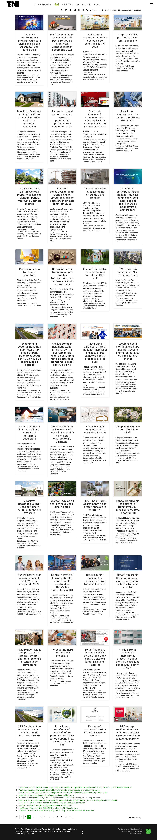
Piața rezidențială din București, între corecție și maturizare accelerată (29, 432)
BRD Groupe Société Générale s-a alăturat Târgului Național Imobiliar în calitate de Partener (128, 732)
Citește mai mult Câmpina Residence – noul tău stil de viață (126, 460)
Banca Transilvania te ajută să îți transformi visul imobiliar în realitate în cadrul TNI (128, 507)
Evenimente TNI (82, 4)
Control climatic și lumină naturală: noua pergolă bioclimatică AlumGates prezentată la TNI (62, 582)
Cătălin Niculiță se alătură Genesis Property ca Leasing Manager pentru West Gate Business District (29, 196)
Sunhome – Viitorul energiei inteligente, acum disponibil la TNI (45, 805)
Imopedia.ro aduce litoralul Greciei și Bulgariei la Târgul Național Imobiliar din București (56, 810)
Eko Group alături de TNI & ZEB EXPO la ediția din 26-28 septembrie (48, 808)
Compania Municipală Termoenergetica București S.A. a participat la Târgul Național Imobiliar (94, 119)
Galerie (97, 4)
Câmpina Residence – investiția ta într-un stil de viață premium (95, 193)
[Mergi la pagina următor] (66, 817)
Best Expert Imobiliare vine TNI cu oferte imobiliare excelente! (128, 116)
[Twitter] (66, 10)
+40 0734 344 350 (110, 10)
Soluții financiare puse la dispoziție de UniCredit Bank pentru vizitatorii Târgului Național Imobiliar (95, 657)
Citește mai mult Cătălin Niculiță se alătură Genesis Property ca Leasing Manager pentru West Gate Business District (29, 233)
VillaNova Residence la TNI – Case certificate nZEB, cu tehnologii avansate (29, 507)
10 (62, 817)
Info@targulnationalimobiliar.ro (130, 10)
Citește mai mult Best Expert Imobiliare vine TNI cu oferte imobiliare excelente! (126, 148)
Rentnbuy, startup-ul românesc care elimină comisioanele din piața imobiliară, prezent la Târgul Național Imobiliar (67, 800)
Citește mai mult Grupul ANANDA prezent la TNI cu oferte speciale (125, 68)
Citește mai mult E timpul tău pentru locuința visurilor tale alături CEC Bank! (94, 306)
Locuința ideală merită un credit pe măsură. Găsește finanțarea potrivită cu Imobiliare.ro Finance (127, 351)
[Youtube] (70, 10)
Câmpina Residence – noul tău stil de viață (128, 429)
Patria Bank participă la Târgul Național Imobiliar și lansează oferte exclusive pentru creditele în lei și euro (95, 352)
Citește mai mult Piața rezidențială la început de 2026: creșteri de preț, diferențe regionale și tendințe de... (27, 694)
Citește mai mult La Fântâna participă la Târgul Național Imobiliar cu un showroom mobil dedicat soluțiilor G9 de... (126, 237)
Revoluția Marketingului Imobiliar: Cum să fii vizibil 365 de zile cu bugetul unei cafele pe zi (29, 42)
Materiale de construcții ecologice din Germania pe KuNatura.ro (46, 795)
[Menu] (151, 4)
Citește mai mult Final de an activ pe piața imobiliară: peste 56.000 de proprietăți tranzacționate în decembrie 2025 (61, 79)
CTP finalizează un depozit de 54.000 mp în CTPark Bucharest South (29, 731)
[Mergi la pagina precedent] (21, 817)
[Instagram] (79, 10)
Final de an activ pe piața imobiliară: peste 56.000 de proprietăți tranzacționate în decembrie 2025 (62, 42)
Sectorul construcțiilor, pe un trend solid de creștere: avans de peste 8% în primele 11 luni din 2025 (62, 196)
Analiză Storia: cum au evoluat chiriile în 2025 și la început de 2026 (29, 579)
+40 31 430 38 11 (94, 10)
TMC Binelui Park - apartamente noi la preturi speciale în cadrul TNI (94, 505)
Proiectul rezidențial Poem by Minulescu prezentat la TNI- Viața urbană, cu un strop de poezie (59, 798)
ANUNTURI (67, 4)
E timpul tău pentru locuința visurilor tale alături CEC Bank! (95, 273)
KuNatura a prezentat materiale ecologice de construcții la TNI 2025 (95, 40)
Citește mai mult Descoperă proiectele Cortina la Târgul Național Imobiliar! (94, 760)
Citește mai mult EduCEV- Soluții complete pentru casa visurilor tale (94, 460)
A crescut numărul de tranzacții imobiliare (62, 652)
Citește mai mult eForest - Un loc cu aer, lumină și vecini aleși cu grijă (61, 532)
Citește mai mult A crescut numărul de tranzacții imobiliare (60, 683)
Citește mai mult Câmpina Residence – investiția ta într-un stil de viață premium (94, 228)
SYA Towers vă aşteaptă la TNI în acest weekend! (127, 272)
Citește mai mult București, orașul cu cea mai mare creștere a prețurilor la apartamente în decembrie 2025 (60, 156)
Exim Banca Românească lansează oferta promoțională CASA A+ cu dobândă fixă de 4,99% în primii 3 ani (62, 735)
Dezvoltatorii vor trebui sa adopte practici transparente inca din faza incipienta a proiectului (62, 276)
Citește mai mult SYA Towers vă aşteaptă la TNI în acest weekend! (126, 303)
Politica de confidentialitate (132, 831)
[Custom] (83, 10)
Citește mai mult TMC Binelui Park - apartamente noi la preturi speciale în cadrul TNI (94, 537)
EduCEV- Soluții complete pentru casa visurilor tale (95, 429)
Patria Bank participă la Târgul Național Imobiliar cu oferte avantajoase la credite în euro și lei (59, 790)
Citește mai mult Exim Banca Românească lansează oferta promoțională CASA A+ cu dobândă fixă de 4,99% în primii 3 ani (61, 774)
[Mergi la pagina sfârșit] (70, 817)
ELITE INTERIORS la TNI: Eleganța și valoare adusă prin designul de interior (51, 803)
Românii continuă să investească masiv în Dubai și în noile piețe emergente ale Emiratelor (62, 434)
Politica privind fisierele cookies (130, 829)
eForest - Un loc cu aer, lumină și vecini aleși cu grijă (62, 503)
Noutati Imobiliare (42, 4)
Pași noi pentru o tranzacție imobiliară (29, 272)
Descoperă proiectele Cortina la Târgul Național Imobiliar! (95, 731)
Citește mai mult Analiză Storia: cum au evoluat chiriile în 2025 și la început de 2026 (29, 612)
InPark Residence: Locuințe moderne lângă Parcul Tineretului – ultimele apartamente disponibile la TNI (63, 792)
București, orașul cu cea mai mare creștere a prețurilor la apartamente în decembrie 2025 (62, 119)
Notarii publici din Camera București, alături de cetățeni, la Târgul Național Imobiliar (127, 581)
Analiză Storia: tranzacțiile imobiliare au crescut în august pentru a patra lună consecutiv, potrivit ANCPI (128, 658)
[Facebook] (62, 10)
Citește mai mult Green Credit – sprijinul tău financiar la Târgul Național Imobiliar (94, 612)
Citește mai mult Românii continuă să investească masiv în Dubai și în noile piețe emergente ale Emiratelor (60, 469)
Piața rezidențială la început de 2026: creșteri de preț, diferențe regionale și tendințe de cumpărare (29, 657)
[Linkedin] (75, 10)
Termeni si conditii (135, 833)
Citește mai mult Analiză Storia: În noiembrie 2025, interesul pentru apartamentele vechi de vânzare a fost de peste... (60, 394)
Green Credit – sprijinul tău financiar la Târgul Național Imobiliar (95, 579)
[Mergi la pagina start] (17, 817)
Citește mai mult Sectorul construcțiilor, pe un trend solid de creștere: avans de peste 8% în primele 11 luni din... (61, 236)
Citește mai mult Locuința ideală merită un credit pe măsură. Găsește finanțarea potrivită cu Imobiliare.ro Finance (126, 388)
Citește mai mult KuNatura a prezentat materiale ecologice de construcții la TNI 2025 (95, 77)
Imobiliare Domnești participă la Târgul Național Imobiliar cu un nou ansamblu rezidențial (29, 119)
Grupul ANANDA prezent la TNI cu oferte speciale (127, 37)
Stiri (57, 4)
